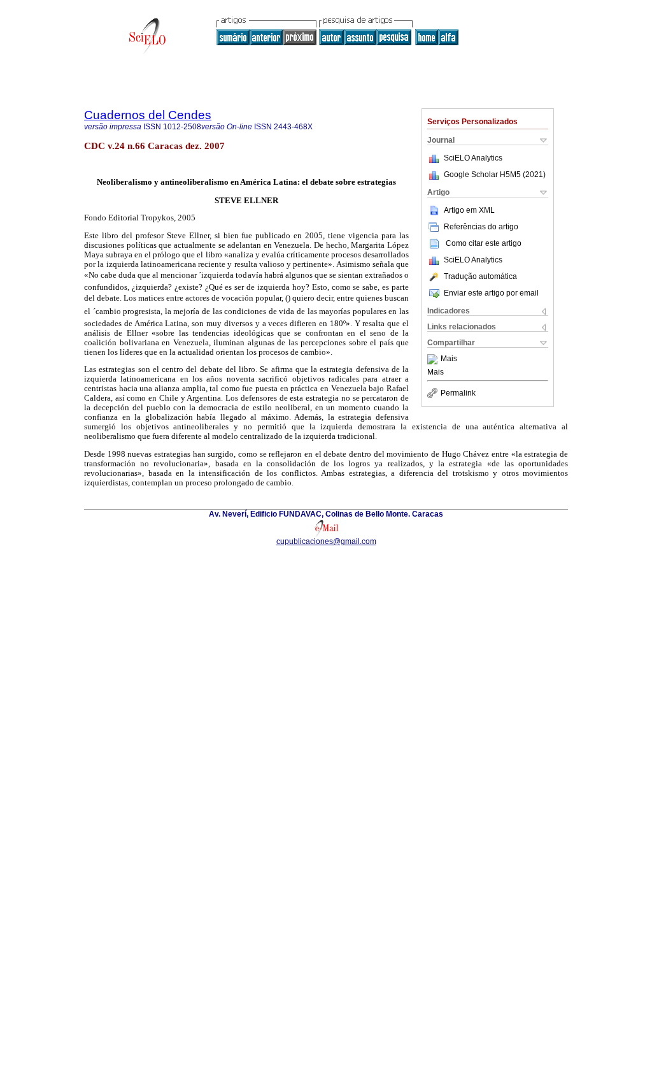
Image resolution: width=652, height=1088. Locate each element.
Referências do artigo (481, 226)
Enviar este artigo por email (491, 293)
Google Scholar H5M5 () (495, 174)
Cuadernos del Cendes (147, 115)
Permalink (458, 393)
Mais (449, 359)
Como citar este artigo (483, 243)
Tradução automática (480, 276)
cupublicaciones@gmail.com (326, 541)
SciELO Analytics (473, 158)
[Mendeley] (434, 359)
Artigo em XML (469, 210)
